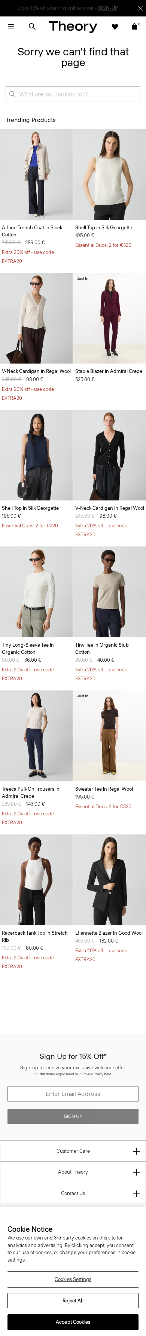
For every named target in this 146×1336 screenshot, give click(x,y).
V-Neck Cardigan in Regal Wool (36, 371)
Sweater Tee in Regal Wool (104, 789)
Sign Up (73, 1116)
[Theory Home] (73, 27)
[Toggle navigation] (10, 26)
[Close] (140, 8)
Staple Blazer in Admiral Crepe (108, 371)
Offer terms (46, 1074)
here (107, 1074)
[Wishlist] (115, 26)
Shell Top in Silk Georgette (103, 227)
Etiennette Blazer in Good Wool (109, 933)
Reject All (73, 1300)
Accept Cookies (73, 1322)
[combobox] (73, 93)
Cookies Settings (73, 1279)
